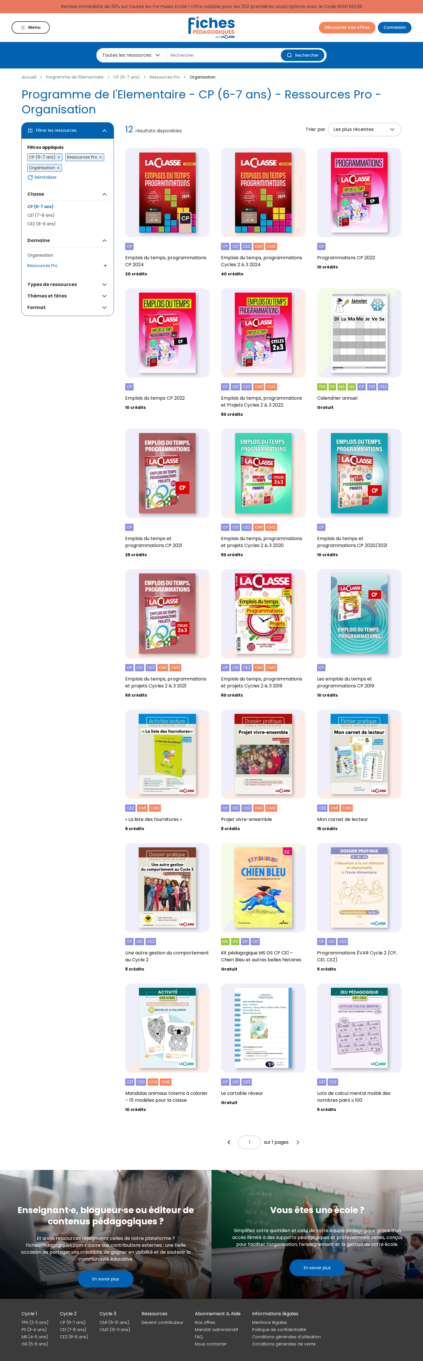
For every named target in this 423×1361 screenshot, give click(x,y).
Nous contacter (211, 1344)
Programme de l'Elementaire (75, 77)
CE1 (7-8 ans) (41, 215)
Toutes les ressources (126, 55)
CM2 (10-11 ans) (115, 1330)
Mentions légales (269, 1322)
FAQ (199, 1337)
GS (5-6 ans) (35, 1344)
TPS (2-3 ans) (35, 1322)
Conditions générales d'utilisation (286, 1337)
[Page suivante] (297, 1142)
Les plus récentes (354, 129)
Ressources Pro (165, 77)
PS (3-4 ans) (34, 1330)
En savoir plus (105, 1279)
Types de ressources (52, 284)
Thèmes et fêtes (47, 296)
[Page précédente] (228, 1142)
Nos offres (205, 1322)
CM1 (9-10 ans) (114, 1322)
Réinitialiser (46, 177)
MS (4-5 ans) (35, 1337)
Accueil (29, 77)
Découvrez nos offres (347, 27)
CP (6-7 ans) (126, 77)
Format (36, 307)
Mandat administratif (216, 1330)
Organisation (40, 255)
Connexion (395, 27)
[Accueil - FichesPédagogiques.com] (211, 27)
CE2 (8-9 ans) (41, 224)
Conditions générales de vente (284, 1344)
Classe (35, 194)
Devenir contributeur (162, 1322)
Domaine (38, 240)
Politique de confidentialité (279, 1330)
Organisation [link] (203, 77)
